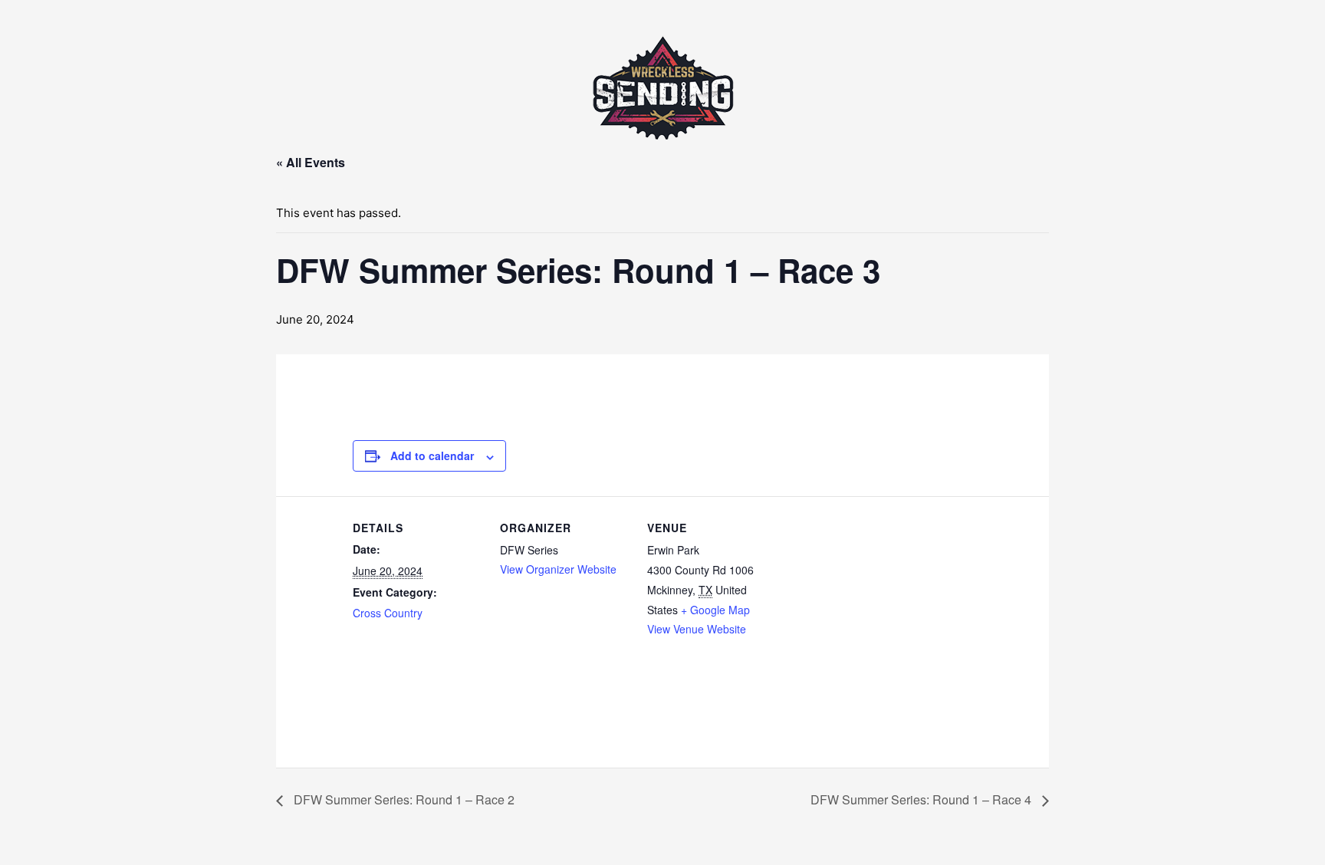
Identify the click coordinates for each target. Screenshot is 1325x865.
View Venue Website (696, 628)
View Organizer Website (558, 569)
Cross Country (387, 612)
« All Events (310, 162)
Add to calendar (432, 455)
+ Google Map (715, 609)
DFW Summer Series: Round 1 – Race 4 (922, 799)
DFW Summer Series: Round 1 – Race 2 (403, 799)
